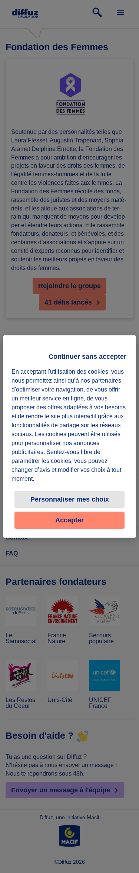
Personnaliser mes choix (69, 499)
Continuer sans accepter (87, 356)
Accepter (69, 520)
